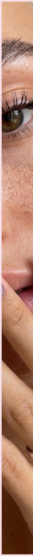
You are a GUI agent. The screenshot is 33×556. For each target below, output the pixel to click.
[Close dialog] (31, 2)
